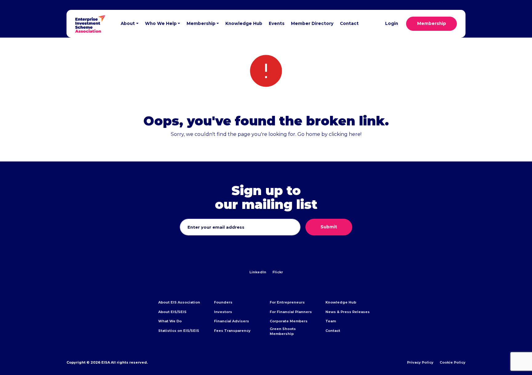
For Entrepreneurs (287, 302)
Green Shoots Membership (283, 331)
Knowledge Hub (243, 23)
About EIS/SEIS (172, 312)
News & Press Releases (347, 312)
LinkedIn (257, 272)
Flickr (277, 272)
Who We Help (161, 23)
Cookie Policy (452, 362)
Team (330, 321)
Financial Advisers (231, 321)
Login (391, 23)
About (128, 23)
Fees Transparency (232, 330)
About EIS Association (179, 302)
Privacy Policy (420, 362)
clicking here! (345, 134)
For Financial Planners (291, 312)
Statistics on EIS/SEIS (178, 330)
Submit (328, 226)
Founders (223, 302)
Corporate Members (289, 321)
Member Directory (312, 23)
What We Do (170, 321)
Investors (223, 312)
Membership (201, 23)
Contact (349, 23)
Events (276, 23)
